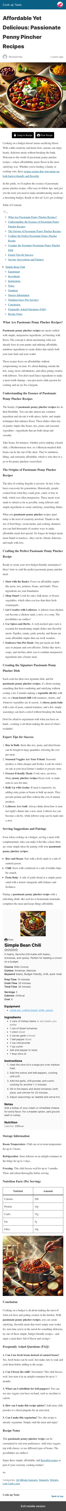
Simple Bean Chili (15, 267)
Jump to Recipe (24, 135)
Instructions (14, 281)
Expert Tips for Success (20, 254)
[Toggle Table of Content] (5, 212)
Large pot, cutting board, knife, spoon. (31, 1010)
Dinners (54, 1480)
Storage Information (18, 295)
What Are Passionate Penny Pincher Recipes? (32, 217)
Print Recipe (46, 135)
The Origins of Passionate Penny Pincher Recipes (34, 231)
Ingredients (14, 276)
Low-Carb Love (11, 1483)
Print (10, 939)
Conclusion (14, 304)
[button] (5, 949)
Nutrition (13, 290)
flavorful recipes (49, 1460)
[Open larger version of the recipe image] (33, 923)
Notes (11, 285)
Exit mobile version (33, 1506)
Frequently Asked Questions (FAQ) (27, 309)
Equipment (14, 271)
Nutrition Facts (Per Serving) (23, 299)
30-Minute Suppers (27, 1480)
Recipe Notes (15, 314)
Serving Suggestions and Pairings (26, 259)
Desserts (44, 1480)
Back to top (57, 1496)
